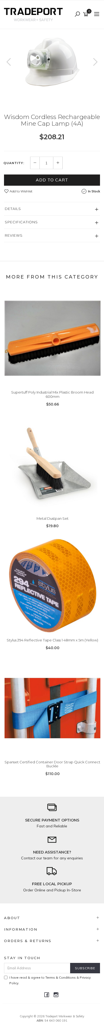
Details (13, 209)
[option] (52, 61)
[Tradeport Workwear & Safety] (34, 14)
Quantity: (13, 163)
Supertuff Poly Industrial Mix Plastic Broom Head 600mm (52, 394)
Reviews (14, 235)
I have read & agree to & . (50, 980)
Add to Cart (52, 179)
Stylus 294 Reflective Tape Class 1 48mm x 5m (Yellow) (52, 640)
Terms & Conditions (60, 977)
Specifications (21, 222)
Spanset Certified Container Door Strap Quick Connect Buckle (52, 764)
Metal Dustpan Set (53, 518)
